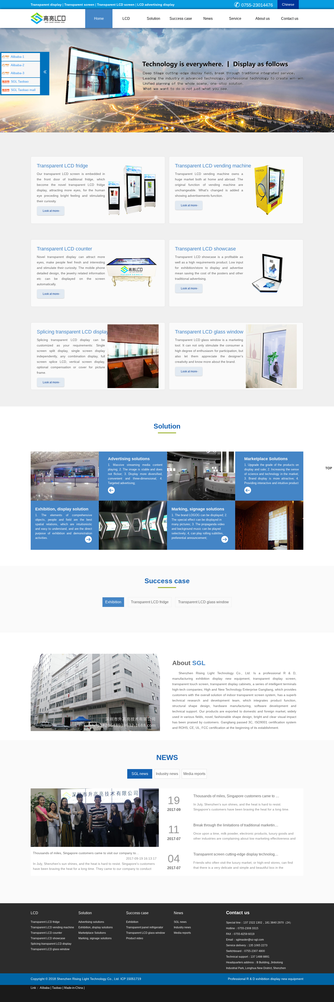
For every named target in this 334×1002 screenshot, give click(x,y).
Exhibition (113, 602)
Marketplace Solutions (92, 932)
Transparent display (46, 4)
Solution (153, 18)
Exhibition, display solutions (95, 927)
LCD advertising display (155, 4)
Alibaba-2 (17, 65)
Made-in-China (73, 987)
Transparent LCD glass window (203, 602)
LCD (126, 18)
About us (262, 18)
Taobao (57, 987)
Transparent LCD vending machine (52, 927)
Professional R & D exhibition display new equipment (265, 979)
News (208, 18)
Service (235, 18)
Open (45, 70)
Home (99, 18)
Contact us (289, 18)
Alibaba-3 (17, 73)
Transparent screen (79, 4)
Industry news (167, 774)
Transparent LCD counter (46, 932)
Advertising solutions (91, 922)
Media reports (194, 774)
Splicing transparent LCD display (51, 943)
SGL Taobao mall (22, 90)
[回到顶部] (328, 467)
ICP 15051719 (130, 979)
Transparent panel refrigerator (144, 927)
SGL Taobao (19, 81)
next (328, 80)
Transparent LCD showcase (48, 938)
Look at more (51, 210)
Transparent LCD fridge (150, 602)
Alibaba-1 (17, 56)
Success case (180, 18)
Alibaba (45, 987)
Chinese (288, 4)
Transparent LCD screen (116, 4)
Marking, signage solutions (95, 938)
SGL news (140, 774)
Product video (134, 938)
